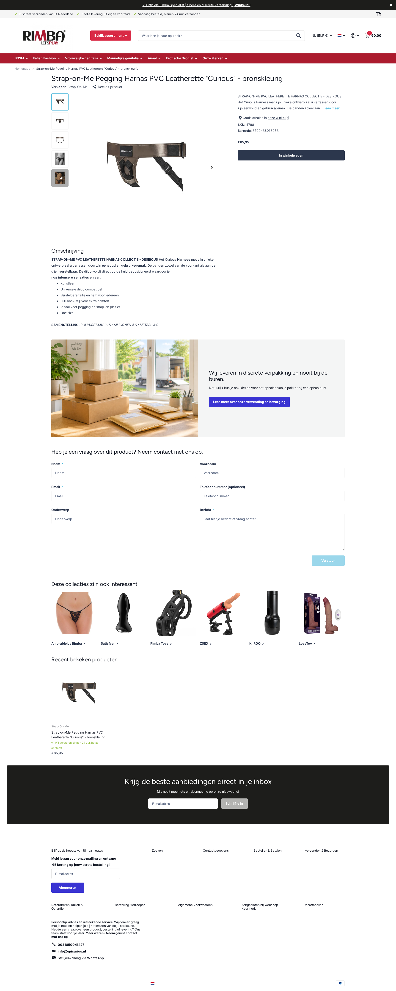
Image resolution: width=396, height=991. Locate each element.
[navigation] (60, 101)
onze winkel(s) (278, 118)
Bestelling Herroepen (130, 905)
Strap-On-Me (78, 87)
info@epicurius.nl (72, 951)
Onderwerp (60, 510)
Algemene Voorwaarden (195, 905)
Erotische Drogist (179, 58)
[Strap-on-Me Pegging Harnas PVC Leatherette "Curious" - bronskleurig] (79, 693)
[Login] (355, 35)
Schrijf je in (235, 803)
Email (57, 487)
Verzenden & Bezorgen (321, 851)
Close (391, 5)
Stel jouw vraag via (81, 958)
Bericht (207, 510)
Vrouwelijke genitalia (81, 58)
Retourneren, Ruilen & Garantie (67, 907)
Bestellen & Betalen (268, 851)
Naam (57, 464)
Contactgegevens (216, 851)
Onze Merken (213, 58)
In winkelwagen (291, 155)
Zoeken (298, 35)
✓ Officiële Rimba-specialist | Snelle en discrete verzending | (196, 5)
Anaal (152, 58)
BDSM (19, 58)
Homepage (22, 68)
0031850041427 (71, 945)
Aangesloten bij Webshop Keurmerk (260, 907)
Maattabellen (314, 905)
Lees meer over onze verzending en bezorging (249, 402)
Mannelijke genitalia (123, 58)
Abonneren (68, 887)
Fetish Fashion (44, 58)
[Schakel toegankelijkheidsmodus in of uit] (378, 14)
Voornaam (208, 464)
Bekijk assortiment (109, 35)
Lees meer (332, 108)
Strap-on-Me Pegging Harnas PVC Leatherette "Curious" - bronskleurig (78, 734)
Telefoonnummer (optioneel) (222, 487)
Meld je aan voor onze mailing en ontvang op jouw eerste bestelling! (83, 861)
